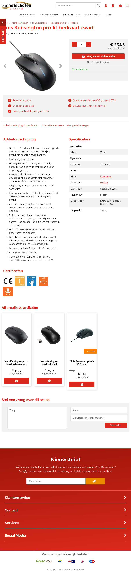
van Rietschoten (76, 570)
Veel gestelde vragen (78, 125)
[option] (33, 66)
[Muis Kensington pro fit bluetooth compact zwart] (16, 335)
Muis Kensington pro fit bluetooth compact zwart (16, 364)
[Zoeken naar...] (98, 5)
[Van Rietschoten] (16, 8)
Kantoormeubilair (71, 15)
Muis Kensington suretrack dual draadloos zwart (49, 364)
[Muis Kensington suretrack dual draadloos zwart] (49, 335)
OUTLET (109, 15)
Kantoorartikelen (27, 15)
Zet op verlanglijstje (100, 62)
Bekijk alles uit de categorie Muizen (21, 34)
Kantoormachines (93, 15)
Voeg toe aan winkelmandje (101, 56)
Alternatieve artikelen (53, 125)
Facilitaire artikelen (49, 15)
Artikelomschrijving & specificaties (21, 125)
